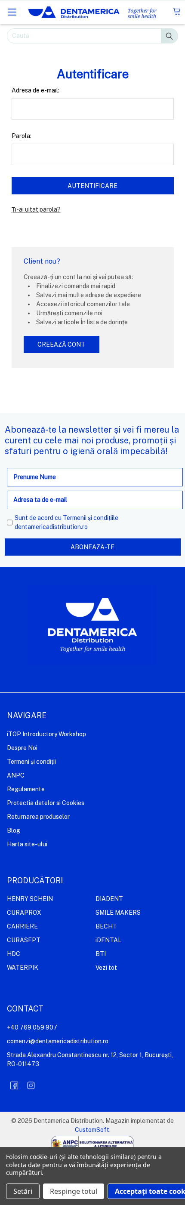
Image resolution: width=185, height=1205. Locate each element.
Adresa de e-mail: (35, 90)
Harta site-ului (27, 844)
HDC (13, 953)
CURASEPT (23, 940)
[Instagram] (31, 1085)
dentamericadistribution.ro (51, 526)
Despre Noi (22, 747)
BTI (101, 953)
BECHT (106, 926)
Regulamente (26, 789)
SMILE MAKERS (118, 912)
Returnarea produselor (38, 816)
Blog (13, 830)
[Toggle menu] (12, 12)
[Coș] (176, 11)
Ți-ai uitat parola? (36, 209)
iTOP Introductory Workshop (46, 734)
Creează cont (61, 344)
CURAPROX (24, 912)
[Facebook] (14, 1085)
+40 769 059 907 (32, 1027)
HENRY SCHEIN (30, 898)
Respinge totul (73, 1191)
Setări (22, 1191)
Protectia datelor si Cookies (45, 802)
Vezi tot (106, 967)
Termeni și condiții (31, 761)
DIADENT (109, 898)
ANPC (16, 775)
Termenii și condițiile (90, 517)
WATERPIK (22, 967)
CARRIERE (22, 926)
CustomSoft (92, 1129)
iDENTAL (108, 940)
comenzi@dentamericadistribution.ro (57, 1041)
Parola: (21, 135)
